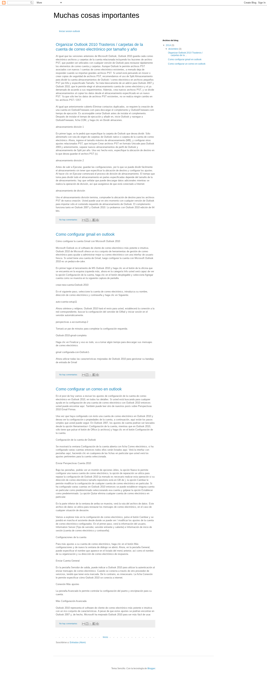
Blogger (151, 668)
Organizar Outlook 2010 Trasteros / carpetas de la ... (185, 54)
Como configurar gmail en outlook (85, 234)
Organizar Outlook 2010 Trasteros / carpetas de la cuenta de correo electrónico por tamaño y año (99, 46)
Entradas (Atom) (78, 642)
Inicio (105, 637)
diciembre (173, 49)
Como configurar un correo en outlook (89, 389)
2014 (168, 45)
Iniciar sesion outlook (69, 31)
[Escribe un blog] (87, 220)
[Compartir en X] (90, 220)
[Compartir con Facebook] (94, 220)
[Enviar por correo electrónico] (83, 220)
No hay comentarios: (68, 220)
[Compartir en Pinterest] (97, 220)
